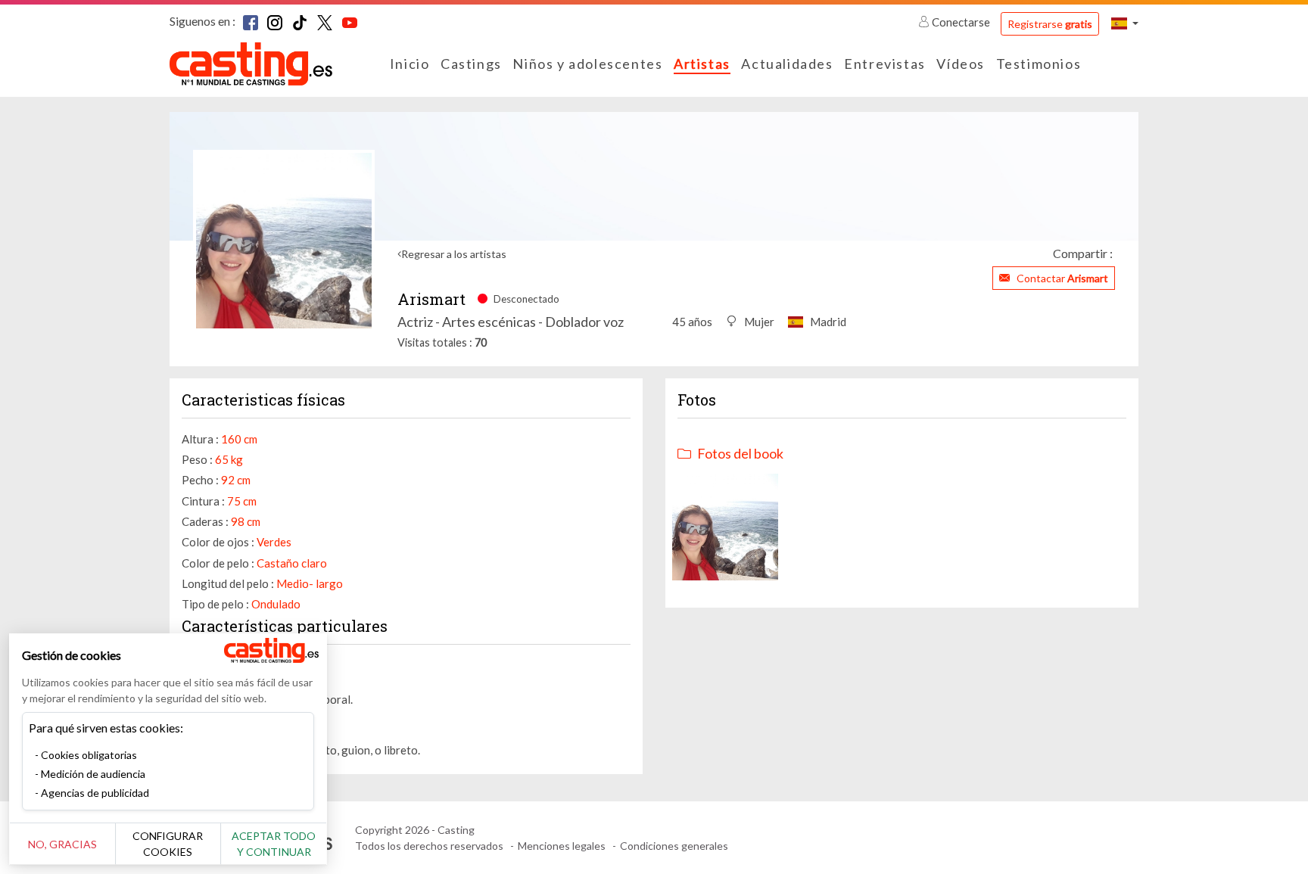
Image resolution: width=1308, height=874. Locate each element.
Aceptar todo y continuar (274, 843)
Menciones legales (562, 845)
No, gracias (62, 844)
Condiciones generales (674, 845)
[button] (1124, 23)
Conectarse (961, 22)
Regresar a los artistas (453, 253)
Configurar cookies (167, 843)
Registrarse (1049, 23)
